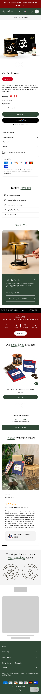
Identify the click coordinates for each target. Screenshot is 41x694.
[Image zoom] (20, 40)
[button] (20, 114)
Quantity (6, 104)
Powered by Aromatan (21, 690)
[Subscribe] (36, 668)
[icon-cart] (31, 11)
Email (5, 668)
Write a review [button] (20, 427)
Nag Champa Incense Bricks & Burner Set (20, 389)
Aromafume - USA (23, 687)
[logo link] (11, 572)
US (27, 11)
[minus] (4, 108)
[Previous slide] (17, 405)
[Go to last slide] (17, 64)
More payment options (20, 125)
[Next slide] (23, 64)
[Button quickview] (36, 383)
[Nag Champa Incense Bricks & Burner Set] (20, 368)
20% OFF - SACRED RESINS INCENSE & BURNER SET (20, 2)
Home (15, 17)
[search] (20, 11)
